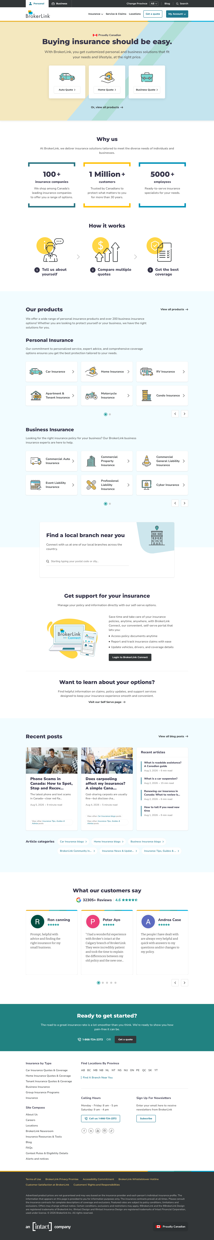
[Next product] (184, 413)
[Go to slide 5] (115, 983)
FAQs (29, 1147)
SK (150, 1070)
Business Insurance (38, 1087)
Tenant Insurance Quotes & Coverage (49, 1081)
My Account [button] (175, 14)
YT (156, 1070)
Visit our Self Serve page (105, 702)
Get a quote (153, 14)
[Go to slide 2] (110, 414)
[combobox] (87, 561)
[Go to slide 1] (106, 414)
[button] (154, 4)
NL (107, 1070)
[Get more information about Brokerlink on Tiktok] (111, 1130)
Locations (135, 14)
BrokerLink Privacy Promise (61, 1179)
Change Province (137, 3)
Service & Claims (116, 14)
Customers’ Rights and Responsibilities (97, 1184)
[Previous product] (175, 413)
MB (95, 1070)
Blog (167, 3)
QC (144, 1070)
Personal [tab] (38, 3)
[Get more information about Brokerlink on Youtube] (97, 1130)
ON (132, 1070)
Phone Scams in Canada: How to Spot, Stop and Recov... (51, 783)
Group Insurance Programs (42, 1092)
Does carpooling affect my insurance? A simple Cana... (105, 783)
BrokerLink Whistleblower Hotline (139, 1179)
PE (137, 1070)
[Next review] (184, 982)
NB (101, 1070)
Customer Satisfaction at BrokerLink (47, 1184)
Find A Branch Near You (98, 1077)
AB (83, 1070)
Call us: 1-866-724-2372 (102, 1118)
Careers (30, 1120)
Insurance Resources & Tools (44, 1136)
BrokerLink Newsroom (39, 1131)
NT (113, 1070)
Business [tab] (61, 3)
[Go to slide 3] (107, 983)
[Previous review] (175, 982)
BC (89, 1070)
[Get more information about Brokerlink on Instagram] (104, 1130)
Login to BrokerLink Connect (130, 657)
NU (126, 1070)
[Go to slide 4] (111, 983)
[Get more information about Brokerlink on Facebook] (84, 1130)
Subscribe (146, 1118)
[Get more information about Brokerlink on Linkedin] (90, 1130)
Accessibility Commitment (98, 1179)
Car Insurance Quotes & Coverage (47, 1070)
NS (120, 1070)
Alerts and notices (37, 1159)
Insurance (32, 1098)
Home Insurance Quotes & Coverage (48, 1076)
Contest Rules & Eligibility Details (47, 1153)
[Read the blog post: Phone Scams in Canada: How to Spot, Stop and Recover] (51, 760)
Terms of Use (33, 1179)
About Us (32, 1114)
